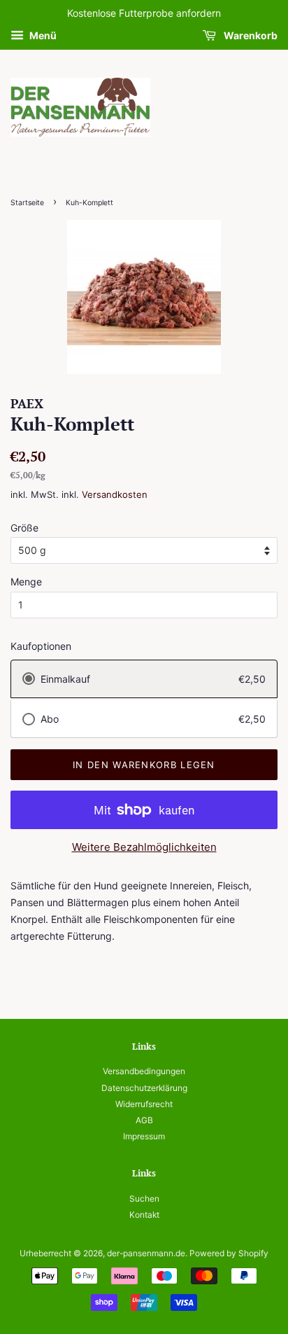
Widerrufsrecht (144, 1104)
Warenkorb (250, 35)
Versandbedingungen (144, 1071)
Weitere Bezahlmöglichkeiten (144, 847)
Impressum (144, 1136)
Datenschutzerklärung (144, 1088)
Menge (26, 582)
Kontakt (144, 1214)
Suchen (144, 1198)
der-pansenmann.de (146, 1253)
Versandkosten (114, 494)
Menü (42, 35)
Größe (24, 528)
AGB (144, 1120)
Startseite (27, 202)
